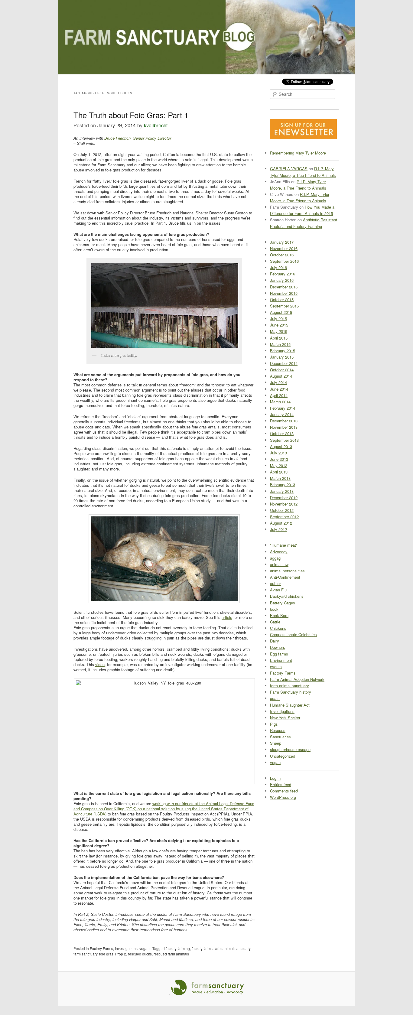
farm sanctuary (85, 953)
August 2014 (281, 376)
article (227, 617)
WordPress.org (283, 797)
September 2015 (284, 306)
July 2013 (278, 453)
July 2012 (278, 529)
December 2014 (284, 363)
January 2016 (282, 280)
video (100, 664)
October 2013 (282, 433)
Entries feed (280, 784)
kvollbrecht (156, 125)
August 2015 (281, 312)
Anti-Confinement (285, 577)
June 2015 (279, 325)
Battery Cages (282, 603)
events (276, 666)
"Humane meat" (284, 545)
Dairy (274, 641)
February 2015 (282, 350)
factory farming (178, 948)
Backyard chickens (287, 596)
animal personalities (287, 571)
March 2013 (280, 478)
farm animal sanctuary (232, 948)
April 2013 (279, 472)
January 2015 (282, 357)
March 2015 (280, 344)
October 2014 (282, 369)
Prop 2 (120, 953)
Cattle (275, 622)
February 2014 (282, 408)
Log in (275, 778)
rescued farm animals (171, 953)
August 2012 (281, 523)
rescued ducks (140, 953)
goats (275, 698)
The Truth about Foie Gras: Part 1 (130, 114)
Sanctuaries (280, 737)
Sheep (275, 743)
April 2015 (279, 338)
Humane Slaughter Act (290, 705)
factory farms (202, 948)
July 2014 (278, 382)
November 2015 (284, 293)
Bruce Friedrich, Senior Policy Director (137, 138)
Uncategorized (282, 756)
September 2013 (284, 440)
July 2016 (278, 267)
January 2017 (282, 242)
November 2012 (284, 504)
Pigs (274, 724)
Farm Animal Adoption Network (297, 679)
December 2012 (284, 497)
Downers (277, 647)
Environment (281, 660)
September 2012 (284, 516)
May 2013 (278, 465)
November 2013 (284, 427)
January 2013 (282, 491)
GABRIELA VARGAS (288, 168)
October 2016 (282, 255)
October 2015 (282, 299)
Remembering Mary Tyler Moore (298, 153)
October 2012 (282, 510)
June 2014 (279, 389)
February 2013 (282, 484)
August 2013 (281, 446)
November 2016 (284, 248)
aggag (275, 558)
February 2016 (282, 274)
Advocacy (279, 552)
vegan (144, 948)
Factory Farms (101, 948)
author (275, 583)
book (274, 609)
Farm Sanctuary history (290, 692)
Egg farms (279, 654)
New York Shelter (285, 718)
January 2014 (282, 414)
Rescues (277, 730)
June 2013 (279, 459)
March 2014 (280, 402)
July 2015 (278, 318)
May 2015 (278, 331)
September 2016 (284, 261)
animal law (279, 564)
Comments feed (284, 791)
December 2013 (284, 421)
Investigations (126, 948)
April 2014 (279, 395)
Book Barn (279, 615)
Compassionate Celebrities (293, 634)
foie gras (106, 953)
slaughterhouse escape (290, 749)
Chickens (278, 628)
